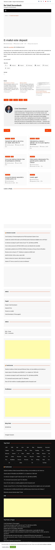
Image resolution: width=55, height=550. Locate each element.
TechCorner (9, 365)
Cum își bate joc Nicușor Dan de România (35, 249)
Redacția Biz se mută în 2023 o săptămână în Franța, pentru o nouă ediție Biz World (24, 530)
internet (13, 453)
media (38, 453)
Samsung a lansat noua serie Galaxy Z (35, 489)
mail (16, 99)
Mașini (28, 453)
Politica (38, 456)
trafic (43, 459)
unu (49, 459)
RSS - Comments (9, 333)
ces (13, 450)
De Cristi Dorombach (12, 5)
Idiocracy (7, 453)
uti (9, 462)
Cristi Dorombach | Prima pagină (13, 314)
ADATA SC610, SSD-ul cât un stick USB (14, 255)
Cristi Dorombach (8, 43)
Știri (12, 156)
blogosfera (39, 447)
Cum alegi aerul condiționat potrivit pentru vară (15, 489)
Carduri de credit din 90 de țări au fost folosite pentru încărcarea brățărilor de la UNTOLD (26, 239)
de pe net (31, 43)
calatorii (7, 450)
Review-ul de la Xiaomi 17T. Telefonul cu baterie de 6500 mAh (20, 252)
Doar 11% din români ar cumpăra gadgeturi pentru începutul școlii (20, 381)
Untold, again (34, 177)
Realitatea (12, 459)
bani (28, 447)
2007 (6, 447)
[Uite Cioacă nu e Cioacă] (12, 87)
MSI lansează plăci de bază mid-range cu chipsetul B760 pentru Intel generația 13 (23, 535)
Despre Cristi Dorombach (18, 1)
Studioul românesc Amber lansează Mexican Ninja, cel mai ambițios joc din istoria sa (25, 369)
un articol (11, 47)
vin (32, 462)
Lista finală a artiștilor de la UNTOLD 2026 (15, 249)
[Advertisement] (27, 26)
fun (43, 450)
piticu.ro (32, 456)
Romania (26, 459)
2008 (12, 447)
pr (25, 99)
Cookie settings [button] (5, 547)
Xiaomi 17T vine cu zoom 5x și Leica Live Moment (17, 261)
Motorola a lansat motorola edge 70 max (13, 492)
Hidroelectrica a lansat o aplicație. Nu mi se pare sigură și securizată (39, 142)
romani (19, 459)
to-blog (37, 459)
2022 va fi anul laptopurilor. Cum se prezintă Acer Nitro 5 (17, 526)
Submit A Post (8, 308)
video (20, 462)
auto (22, 447)
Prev (8, 130)
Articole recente (10, 232)
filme (31, 450)
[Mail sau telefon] (28, 87)
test (32, 459)
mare (23, 453)
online (12, 456)
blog (7, 99)
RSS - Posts (8, 331)
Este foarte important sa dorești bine (12, 540)
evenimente (19, 450)
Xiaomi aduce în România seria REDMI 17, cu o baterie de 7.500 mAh (21, 372)
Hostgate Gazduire (9, 434)
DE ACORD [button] (13, 546)
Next (47, 130)
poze (44, 456)
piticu (25, 456)
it (11, 99)
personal (19, 456)
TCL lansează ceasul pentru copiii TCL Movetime (17, 378)
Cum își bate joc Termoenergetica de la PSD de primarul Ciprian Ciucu (22, 236)
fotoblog (37, 450)
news (6, 456)
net (49, 453)
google (48, 450)
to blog (12, 138)
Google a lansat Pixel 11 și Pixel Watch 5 (13, 486)
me (21, 99)
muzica (43, 453)
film (26, 450)
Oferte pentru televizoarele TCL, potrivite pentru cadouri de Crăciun (39, 161)
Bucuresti (47, 447)
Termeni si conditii (8, 1)
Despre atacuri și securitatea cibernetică (13, 528)
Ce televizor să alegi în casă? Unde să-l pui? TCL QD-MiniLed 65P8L (21, 242)
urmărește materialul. (46, 544)
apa (17, 447)
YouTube (44, 462)
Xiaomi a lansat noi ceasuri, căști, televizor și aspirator (18, 258)
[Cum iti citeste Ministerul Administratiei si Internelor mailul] (43, 86)
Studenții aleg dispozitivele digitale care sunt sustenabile (36, 486)
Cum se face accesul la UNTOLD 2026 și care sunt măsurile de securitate (22, 245)
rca (6, 459)
